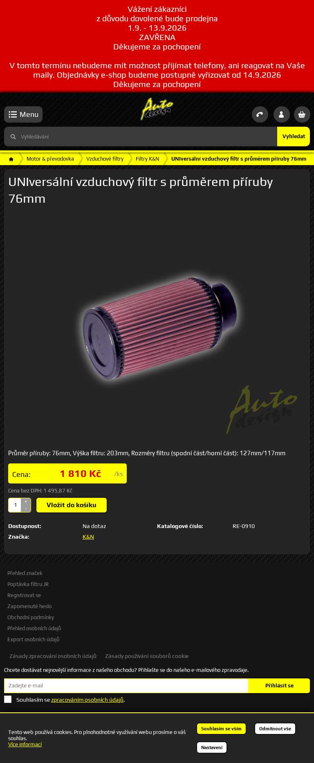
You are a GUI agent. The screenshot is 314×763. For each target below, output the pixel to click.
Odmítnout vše (275, 728)
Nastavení (211, 747)
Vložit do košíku (71, 505)
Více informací (25, 744)
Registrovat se (24, 595)
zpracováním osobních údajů (87, 699)
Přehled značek (25, 573)
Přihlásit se (279, 685)
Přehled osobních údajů (34, 628)
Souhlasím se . (70, 700)
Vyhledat (294, 136)
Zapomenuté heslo (29, 606)
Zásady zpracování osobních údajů (52, 656)
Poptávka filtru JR (28, 584)
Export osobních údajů (33, 639)
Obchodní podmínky (30, 617)
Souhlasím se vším (221, 728)
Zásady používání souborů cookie (146, 656)
